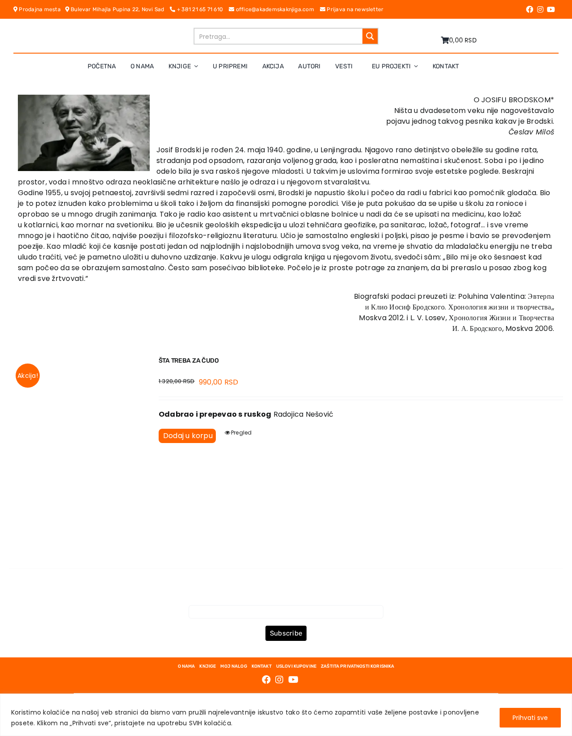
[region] (286, 715)
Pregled (241, 432)
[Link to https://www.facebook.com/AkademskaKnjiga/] (529, 9)
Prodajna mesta (41, 9)
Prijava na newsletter (354, 9)
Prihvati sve (530, 717)
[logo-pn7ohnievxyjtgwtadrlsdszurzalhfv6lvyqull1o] (113, 31)
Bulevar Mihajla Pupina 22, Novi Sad (119, 9)
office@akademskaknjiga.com (277, 9)
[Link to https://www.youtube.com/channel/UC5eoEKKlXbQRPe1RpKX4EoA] (551, 9)
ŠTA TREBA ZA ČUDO (189, 360)
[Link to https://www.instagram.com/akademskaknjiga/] (540, 9)
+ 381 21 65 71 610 (202, 9)
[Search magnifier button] (370, 36)
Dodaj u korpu (188, 436)
